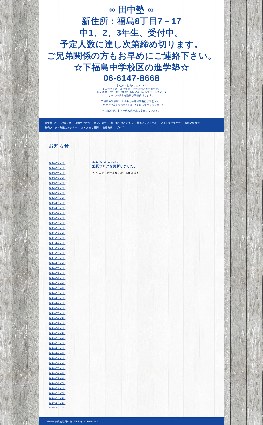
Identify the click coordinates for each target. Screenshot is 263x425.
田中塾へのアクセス (122, 122)
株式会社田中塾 (63, 421)
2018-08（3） (57, 363)
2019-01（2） (57, 343)
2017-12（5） (57, 403)
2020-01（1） (57, 293)
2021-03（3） (57, 248)
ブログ (120, 127)
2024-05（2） (57, 188)
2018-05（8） (57, 378)
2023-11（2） (57, 208)
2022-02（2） (57, 238)
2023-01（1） (57, 228)
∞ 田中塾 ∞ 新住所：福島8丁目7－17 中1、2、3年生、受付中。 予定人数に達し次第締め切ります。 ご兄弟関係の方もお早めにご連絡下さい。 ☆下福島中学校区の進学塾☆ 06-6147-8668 (132, 44)
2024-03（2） (57, 193)
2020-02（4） (57, 288)
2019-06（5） (57, 318)
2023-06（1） (57, 213)
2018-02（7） (57, 393)
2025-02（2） (57, 183)
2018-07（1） (57, 368)
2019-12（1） (57, 298)
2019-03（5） (57, 333)
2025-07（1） (57, 173)
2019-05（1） (57, 323)
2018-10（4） (57, 353)
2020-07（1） (57, 268)
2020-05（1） (57, 273)
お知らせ (66, 122)
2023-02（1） (57, 223)
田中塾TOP (51, 122)
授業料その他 (82, 122)
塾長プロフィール (147, 122)
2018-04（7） (57, 383)
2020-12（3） (57, 263)
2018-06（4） (57, 373)
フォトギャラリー (171, 122)
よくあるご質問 (90, 127)
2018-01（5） (57, 398)
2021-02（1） (57, 253)
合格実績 (108, 127)
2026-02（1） (57, 168)
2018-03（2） (57, 388)
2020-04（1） (57, 278)
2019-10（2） (57, 303)
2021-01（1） (57, 258)
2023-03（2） (57, 218)
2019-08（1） (57, 308)
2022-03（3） (57, 233)
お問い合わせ (192, 122)
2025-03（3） (57, 178)
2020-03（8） (57, 283)
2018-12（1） (57, 348)
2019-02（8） (57, 338)
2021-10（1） (57, 243)
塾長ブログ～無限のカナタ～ (61, 127)
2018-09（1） (57, 358)
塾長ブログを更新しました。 (114, 166)
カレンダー (100, 122)
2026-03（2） (57, 163)
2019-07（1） (57, 313)
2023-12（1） (57, 203)
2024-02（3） (57, 198)
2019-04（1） (57, 328)
